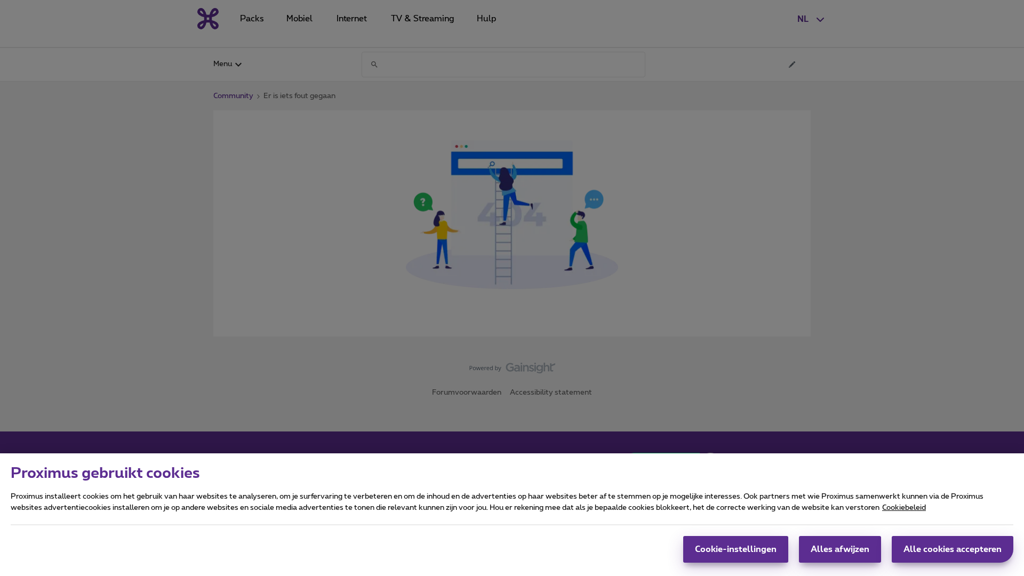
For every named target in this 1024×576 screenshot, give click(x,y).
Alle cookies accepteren (952, 549)
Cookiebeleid (904, 507)
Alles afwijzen (840, 549)
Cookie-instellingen (736, 549)
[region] (512, 514)
